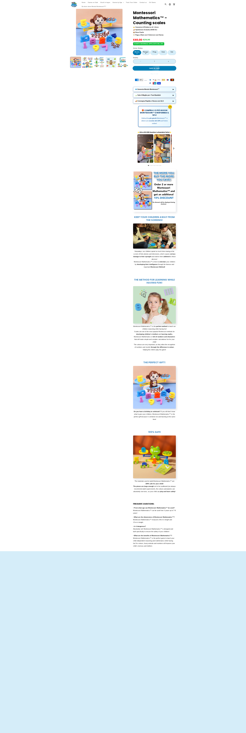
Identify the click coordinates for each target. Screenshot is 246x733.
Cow (163, 52)
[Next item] (174, 148)
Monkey (137, 52)
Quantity (135, 57)
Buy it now (154, 74)
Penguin (145, 52)
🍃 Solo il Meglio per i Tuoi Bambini (154, 95)
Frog (154, 52)
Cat (172, 52)
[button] (118, 2)
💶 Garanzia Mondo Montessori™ (154, 89)
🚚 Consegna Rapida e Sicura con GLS (154, 101)
